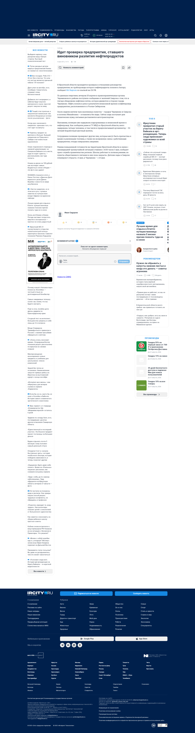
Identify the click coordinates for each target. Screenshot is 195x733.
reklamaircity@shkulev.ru (140, 700)
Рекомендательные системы (108, 714)
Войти (65, 262)
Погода (81, 30)
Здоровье (64, 629)
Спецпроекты (146, 626)
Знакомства (71, 30)
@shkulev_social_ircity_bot (120, 701)
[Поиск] (155, 35)
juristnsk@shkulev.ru (79, 717)
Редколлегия (136, 30)
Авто (62, 604)
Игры (152, 30)
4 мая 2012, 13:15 (63, 62)
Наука (91, 622)
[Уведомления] (160, 35)
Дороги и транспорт (68, 618)
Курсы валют (123, 30)
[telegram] (62, 645)
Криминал (93, 608)
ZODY (146, 30)
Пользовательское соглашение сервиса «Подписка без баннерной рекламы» (124, 717)
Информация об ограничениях (109, 708)
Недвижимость (46, 30)
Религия (118, 629)
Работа (118, 622)
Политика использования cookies (110, 711)
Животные (64, 626)
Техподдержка (33, 618)
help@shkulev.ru (42, 718)
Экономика (145, 622)
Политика (119, 615)
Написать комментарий (73, 68)
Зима (91, 604)
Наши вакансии (34, 615)
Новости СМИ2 (64, 277)
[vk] (68, 645)
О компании (32, 604)
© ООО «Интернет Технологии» (63, 725)
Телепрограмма (92, 30)
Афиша (104, 30)
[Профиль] (166, 35)
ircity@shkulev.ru (52, 715)
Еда (61, 622)
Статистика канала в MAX (38, 626)
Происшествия (121, 618)
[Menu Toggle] (29, 35)
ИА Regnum (71, 90)
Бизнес (63, 608)
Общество (119, 604)
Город (62, 615)
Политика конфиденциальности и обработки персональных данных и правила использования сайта (131, 720)
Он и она (118, 608)
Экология (145, 618)
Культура (93, 611)
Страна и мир (146, 615)
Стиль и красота (147, 611)
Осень (117, 611)
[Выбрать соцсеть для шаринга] (129, 67)
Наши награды (33, 611)
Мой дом (93, 618)
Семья (143, 604)
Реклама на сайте (35, 608)
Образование (94, 629)
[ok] (80, 645)
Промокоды (59, 30)
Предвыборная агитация (37, 622)
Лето (91, 615)
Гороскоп (112, 30)
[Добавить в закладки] (123, 67)
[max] (74, 645)
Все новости (33, 30)
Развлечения (120, 626)
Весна (62, 611)
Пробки (98, 35)
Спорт (143, 608)
